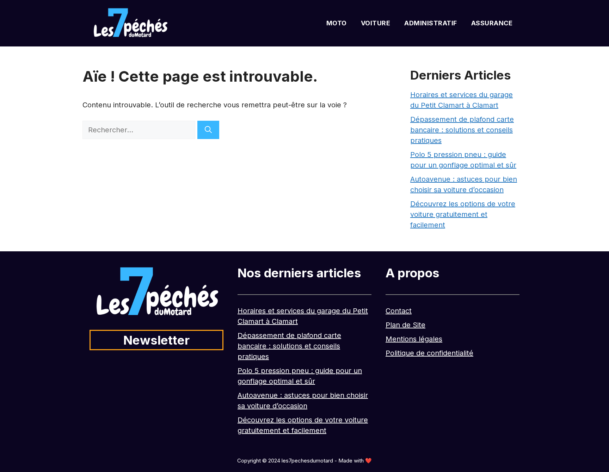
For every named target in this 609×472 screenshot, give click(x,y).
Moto (336, 23)
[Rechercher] (208, 130)
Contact (399, 311)
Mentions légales (414, 339)
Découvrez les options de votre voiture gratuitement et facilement (462, 214)
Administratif (430, 23)
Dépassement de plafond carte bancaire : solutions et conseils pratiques (462, 130)
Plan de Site (405, 325)
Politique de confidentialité (429, 353)
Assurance (492, 23)
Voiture (375, 23)
